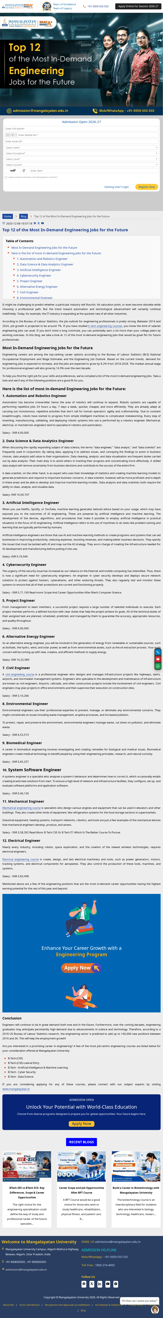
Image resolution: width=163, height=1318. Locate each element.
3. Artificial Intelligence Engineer (39, 270)
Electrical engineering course (20, 859)
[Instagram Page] (115, 1284)
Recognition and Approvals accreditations (67, 1304)
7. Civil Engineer (27, 292)
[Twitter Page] (38, 223)
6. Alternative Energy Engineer (37, 287)
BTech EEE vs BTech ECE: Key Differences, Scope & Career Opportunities (26, 1192)
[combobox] (11, 135)
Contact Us (154, 1304)
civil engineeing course (19, 674)
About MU (8, 1304)
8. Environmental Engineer (35, 298)
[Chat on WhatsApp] (158, 666)
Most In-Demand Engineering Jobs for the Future (44, 247)
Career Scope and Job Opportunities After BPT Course (81, 1190)
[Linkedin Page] (99, 1284)
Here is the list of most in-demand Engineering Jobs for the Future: (56, 253)
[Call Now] (158, 652)
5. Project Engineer (29, 281)
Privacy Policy (135, 1304)
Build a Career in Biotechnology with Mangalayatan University (136, 1190)
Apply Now (81, 1123)
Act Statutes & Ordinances (109, 1304)
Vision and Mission (29, 1304)
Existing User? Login (117, 187)
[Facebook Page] (35, 223)
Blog (23, 216)
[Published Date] (3, 223)
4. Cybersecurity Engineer (34, 275)
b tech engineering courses (105, 326)
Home (7, 216)
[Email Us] (158, 659)
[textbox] (81, 147)
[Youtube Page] (42, 223)
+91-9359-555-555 (98, 6)
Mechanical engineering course (21, 808)
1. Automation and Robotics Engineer (42, 259)
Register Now (147, 187)
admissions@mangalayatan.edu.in (26, 1269)
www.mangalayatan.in (16, 1089)
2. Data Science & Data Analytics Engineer (45, 264)
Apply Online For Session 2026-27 (138, 6)
